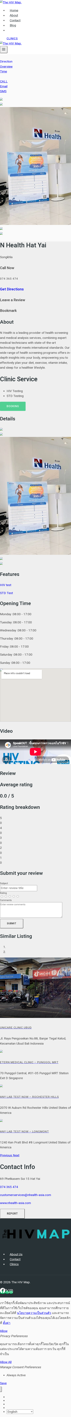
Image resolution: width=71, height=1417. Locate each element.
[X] (7, 1292)
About (14, 15)
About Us (16, 1254)
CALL (4, 81)
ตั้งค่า (6, 1323)
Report (12, 1214)
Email (3, 86)
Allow (3, 1331)
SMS (3, 91)
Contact (15, 20)
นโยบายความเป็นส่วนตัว (34, 1313)
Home (14, 10)
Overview (6, 66)
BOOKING (13, 406)
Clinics (12, 39)
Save (3, 1383)
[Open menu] (3, 49)
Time (3, 71)
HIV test (5, 585)
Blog (13, 25)
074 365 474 (9, 1187)
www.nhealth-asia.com (15, 1203)
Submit (11, 923)
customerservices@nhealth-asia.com (25, 1195)
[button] (6, 1155)
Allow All (6, 1362)
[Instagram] (11, 1292)
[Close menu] (1, 1389)
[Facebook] (2, 1292)
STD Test (6, 593)
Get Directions (12, 289)
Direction (6, 61)
